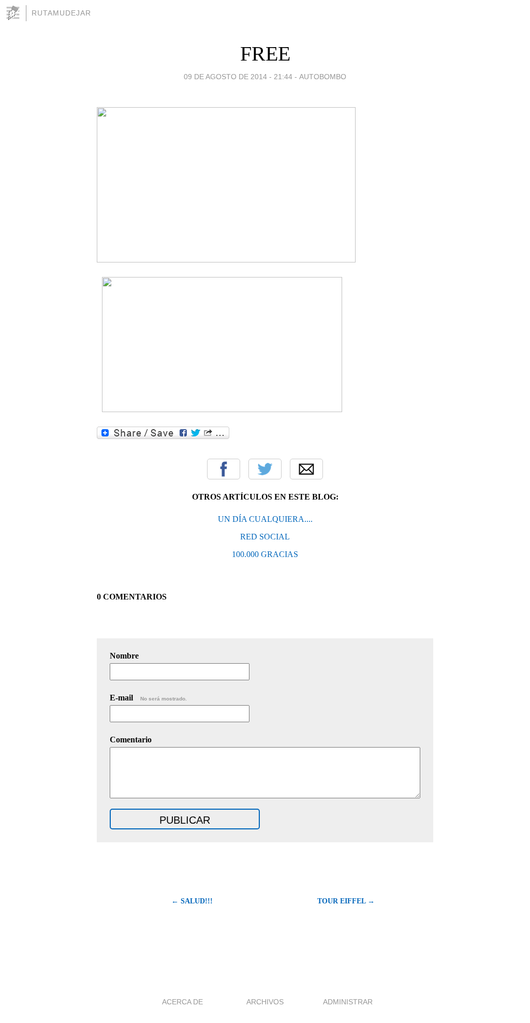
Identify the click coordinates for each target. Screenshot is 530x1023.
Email (306, 469)
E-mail (148, 697)
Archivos (265, 1002)
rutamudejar (61, 13)
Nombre (124, 655)
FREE (265, 53)
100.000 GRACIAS (265, 554)
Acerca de (182, 1002)
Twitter (265, 469)
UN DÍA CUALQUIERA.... (265, 519)
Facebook (223, 469)
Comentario (131, 739)
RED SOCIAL (265, 536)
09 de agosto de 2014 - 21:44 (238, 76)
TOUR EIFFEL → (346, 901)
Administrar (348, 1002)
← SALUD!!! (192, 901)
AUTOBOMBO (322, 76)
